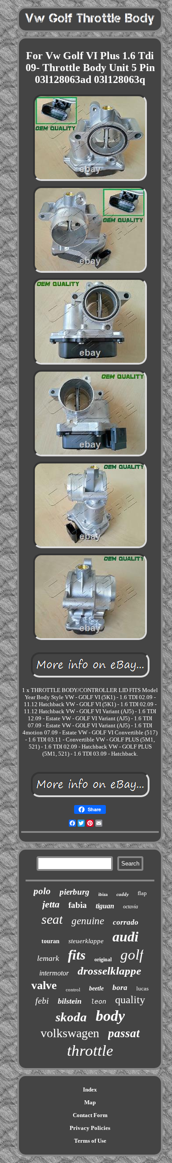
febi (42, 1000)
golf (131, 955)
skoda (71, 1017)
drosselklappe (109, 971)
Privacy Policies (90, 1128)
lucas (142, 988)
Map (90, 1102)
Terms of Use (90, 1140)
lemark (48, 958)
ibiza (103, 894)
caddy (122, 894)
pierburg (75, 891)
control (73, 989)
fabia (77, 905)
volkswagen (70, 1033)
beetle (96, 988)
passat (124, 1033)
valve (44, 985)
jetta (51, 904)
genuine (87, 920)
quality (130, 999)
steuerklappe (86, 941)
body (110, 1016)
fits (77, 955)
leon (98, 1002)
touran (50, 941)
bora (119, 987)
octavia (130, 906)
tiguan (105, 906)
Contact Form (90, 1115)
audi (125, 937)
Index (90, 1089)
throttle (90, 1050)
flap (142, 893)
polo (42, 891)
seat (52, 919)
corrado (125, 922)
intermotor (54, 973)
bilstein (70, 1001)
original (103, 959)
